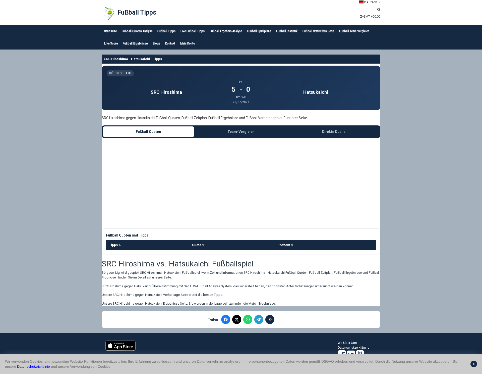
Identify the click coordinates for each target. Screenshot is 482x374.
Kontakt (170, 43)
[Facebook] (225, 319)
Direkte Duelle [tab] (333, 132)
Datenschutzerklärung (354, 347)
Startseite (110, 31)
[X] (236, 319)
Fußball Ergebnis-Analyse (226, 31)
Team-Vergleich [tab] (241, 132)
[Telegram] (258, 319)
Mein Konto (187, 43)
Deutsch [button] (371, 2)
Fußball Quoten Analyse (137, 31)
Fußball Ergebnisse (135, 43)
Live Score (111, 43)
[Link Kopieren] (269, 319)
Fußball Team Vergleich (354, 31)
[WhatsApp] (247, 319)
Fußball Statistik (286, 31)
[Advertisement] (241, 183)
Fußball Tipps (136, 12)
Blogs (156, 43)
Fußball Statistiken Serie (318, 31)
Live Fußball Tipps (192, 31)
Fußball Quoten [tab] (148, 132)
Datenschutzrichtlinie (33, 366)
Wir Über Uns (347, 343)
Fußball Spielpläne (259, 31)
